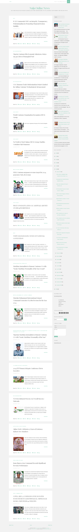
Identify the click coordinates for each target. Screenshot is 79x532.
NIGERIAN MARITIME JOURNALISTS (20, 263)
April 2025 (58, 259)
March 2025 (58, 256)
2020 (56, 153)
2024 (56, 166)
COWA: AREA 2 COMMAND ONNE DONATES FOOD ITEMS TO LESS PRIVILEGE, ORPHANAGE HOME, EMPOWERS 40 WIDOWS (30, 498)
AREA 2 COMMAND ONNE (18, 493)
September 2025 (59, 275)
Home (10, 1)
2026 (56, 289)
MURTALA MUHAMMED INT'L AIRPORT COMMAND (22, 295)
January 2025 (59, 171)
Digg (39, 43)
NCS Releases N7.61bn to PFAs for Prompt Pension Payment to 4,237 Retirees (64, 124)
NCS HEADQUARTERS (17, 51)
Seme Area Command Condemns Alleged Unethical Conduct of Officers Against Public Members (63, 48)
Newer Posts (11, 525)
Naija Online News (39, 8)
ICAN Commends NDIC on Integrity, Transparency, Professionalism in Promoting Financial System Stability (30, 23)
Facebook (20, 43)
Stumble (34, 43)
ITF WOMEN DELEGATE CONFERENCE (20, 365)
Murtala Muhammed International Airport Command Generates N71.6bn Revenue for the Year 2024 (30, 300)
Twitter (25, 43)
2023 (56, 162)
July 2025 (58, 269)
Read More (46, 41)
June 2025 (58, 265)
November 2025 (59, 281)
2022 (56, 159)
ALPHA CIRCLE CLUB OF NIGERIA (19, 426)
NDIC (14, 18)
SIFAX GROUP (15, 139)
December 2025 (59, 285)
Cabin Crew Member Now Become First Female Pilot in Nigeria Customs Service (63, 25)
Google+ (29, 43)
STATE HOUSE (16, 202)
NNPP (14, 233)
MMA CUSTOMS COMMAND (18, 169)
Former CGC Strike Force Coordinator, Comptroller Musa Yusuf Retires (63, 85)
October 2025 (59, 278)
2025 (56, 169)
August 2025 (59, 272)
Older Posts (50, 525)
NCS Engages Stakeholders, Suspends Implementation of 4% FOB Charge (63, 61)
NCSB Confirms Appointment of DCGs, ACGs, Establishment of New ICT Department (64, 113)
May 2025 (58, 262)
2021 (56, 156)
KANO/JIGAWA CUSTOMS (18, 460)
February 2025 (59, 253)
